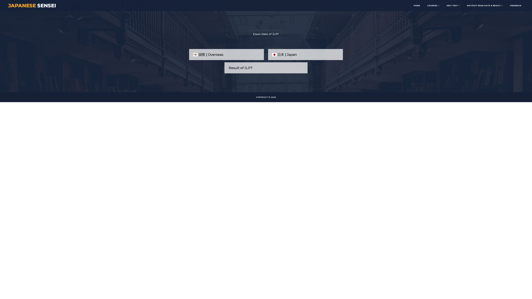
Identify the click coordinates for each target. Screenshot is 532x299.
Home (417, 5)
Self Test (452, 5)
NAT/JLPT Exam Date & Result (484, 5)
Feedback (515, 5)
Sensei (32, 5)
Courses (432, 5)
